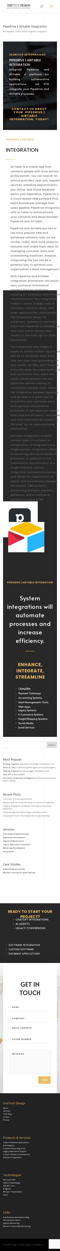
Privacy (6, 1120)
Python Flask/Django (11, 1183)
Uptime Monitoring (11, 1223)
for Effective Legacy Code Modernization (26, 771)
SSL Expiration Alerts (11, 1220)
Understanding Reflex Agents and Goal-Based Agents (29, 767)
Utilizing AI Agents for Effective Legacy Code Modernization (25, 812)
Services (6, 1111)
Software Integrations (12, 1157)
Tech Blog (7, 1114)
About (5, 1108)
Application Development (14, 837)
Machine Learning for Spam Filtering (19, 872)
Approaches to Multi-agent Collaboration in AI (28, 764)
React (5, 1195)
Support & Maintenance (13, 841)
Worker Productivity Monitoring (16, 1226)
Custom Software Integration (26, 31)
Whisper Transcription (12, 1191)
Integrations (42, 31)
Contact (6, 1117)
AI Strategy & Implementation (16, 834)
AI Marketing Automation (14, 869)
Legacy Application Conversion (16, 844)
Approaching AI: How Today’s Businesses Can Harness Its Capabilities (28, 802)
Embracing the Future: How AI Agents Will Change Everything (26, 816)
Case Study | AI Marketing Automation (17, 799)
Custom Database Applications (16, 1142)
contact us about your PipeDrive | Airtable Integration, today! (29, 114)
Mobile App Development (14, 848)
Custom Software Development (16, 1154)
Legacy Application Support (14, 1151)
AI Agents (7, 1188)
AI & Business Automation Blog (16, 1217)
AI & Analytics (9, 1145)
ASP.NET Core (9, 1186)
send (44, 1080)
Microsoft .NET (9, 1180)
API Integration (8, 31)
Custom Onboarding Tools (14, 1148)
